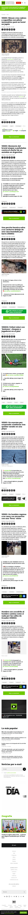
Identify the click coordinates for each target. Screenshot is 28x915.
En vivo (18, 2)
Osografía (7, 816)
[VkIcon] (5, 896)
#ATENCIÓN (7, 470)
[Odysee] (9, 896)
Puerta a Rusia (17, 907)
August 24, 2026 (7, 295)
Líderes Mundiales (14, 863)
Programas (14, 855)
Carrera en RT (14, 877)
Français (6, 906)
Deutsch (19, 905)
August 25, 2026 (18, 196)
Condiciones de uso (14, 879)
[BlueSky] (16, 896)
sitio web (21, 96)
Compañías (5, 126)
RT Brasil (10, 905)
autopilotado (10, 59)
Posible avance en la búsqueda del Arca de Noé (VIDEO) (14, 744)
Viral (14, 853)
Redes (22, 402)
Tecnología (18, 126)
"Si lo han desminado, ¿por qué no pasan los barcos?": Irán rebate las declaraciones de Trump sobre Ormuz (13, 750)
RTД (25, 906)
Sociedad (20, 207)
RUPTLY (11, 907)
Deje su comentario (14, 137)
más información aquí (9, 913)
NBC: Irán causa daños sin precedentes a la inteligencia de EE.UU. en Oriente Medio (13, 732)
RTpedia (14, 861)
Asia (3, 402)
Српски (11, 906)
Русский (16, 906)
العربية (15, 905)
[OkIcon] (19, 896)
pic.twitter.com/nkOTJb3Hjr (10, 666)
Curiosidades (12, 307)
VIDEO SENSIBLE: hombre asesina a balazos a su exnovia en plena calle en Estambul (14, 738)
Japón (11, 126)
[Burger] (24, 3)
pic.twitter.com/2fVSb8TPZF (10, 576)
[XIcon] (12, 896)
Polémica (18, 682)
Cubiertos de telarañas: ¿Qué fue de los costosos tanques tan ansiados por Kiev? (12, 757)
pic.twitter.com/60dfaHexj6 (13, 478)
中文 (21, 906)
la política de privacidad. (11, 772)
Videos (14, 857)
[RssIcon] (21, 896)
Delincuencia (12, 207)
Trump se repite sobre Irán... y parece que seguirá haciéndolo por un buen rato (14, 836)
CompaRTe (4, 905)
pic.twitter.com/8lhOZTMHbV (16, 375)
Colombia (12, 592)
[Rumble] (7, 896)
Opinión (14, 859)
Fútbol (16, 402)
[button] (14, 706)
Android (14, 886)
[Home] (3, 3)
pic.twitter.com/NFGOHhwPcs (12, 291)
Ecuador (11, 494)
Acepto (10, 772)
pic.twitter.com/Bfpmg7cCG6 (11, 191)
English (24, 905)
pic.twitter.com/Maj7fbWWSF (11, 386)
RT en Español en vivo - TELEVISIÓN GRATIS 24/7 (12, 716)
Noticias (14, 851)
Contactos (14, 871)
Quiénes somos (14, 869)
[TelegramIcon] (14, 896)
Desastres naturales (22, 307)
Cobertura (14, 875)
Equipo (14, 873)
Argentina (5, 207)
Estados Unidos (20, 592)
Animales (4, 307)
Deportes (9, 402)
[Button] (22, 3)
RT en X (14, 845)
